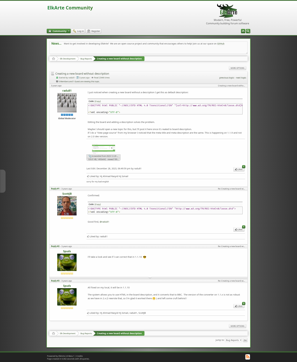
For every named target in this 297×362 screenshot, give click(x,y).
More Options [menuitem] (237, 68)
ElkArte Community (70, 7)
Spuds (67, 251)
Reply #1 (55, 188)
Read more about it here (64, 50)
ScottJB (67, 193)
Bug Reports (86, 58)
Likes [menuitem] (241, 169)
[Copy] (98, 101)
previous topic (226, 77)
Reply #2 (55, 246)
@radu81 (104, 221)
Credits (79, 356)
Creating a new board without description (119, 58)
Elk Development (67, 58)
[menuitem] (248, 31)
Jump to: (220, 339)
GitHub (220, 43)
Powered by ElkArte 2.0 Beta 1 (60, 356)
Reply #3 (55, 280)
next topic (241, 77)
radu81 (67, 90)
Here (99, 50)
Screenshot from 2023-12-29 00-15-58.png (106, 156)
